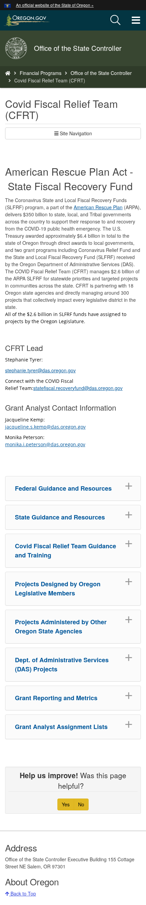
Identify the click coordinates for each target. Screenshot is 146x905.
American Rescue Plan (98, 207)
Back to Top (22, 893)
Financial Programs (40, 73)
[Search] (115, 20)
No (81, 804)
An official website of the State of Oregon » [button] (55, 5)
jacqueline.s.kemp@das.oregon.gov (45, 427)
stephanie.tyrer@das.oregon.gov (40, 370)
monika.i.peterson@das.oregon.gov (45, 444)
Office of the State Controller (101, 73)
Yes (66, 804)
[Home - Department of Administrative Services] (8, 73)
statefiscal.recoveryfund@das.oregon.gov (78, 388)
